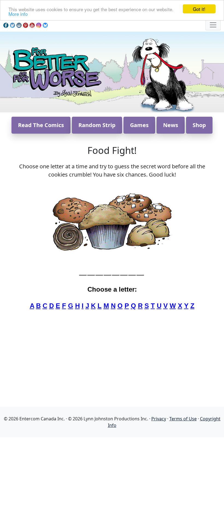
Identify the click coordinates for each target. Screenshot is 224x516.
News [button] (170, 125)
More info (18, 13)
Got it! (199, 8)
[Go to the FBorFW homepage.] (56, 71)
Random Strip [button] (97, 125)
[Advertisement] (112, 475)
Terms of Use (183, 419)
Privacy (158, 419)
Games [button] (139, 125)
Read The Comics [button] (41, 125)
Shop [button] (199, 125)
